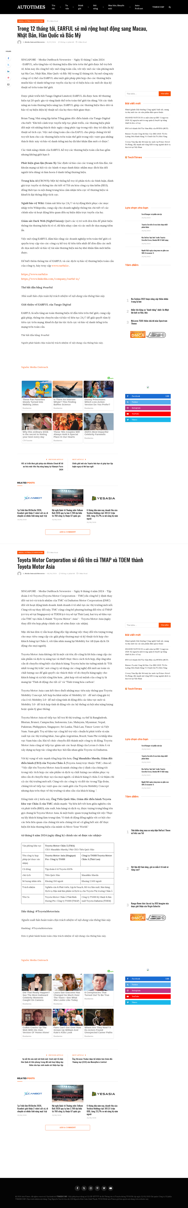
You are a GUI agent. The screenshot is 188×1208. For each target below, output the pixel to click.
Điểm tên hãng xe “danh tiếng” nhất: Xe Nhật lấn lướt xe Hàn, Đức (150, 311)
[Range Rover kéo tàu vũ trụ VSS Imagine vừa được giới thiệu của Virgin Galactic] (148, 887)
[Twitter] (8, 64)
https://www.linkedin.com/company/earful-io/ (50, 278)
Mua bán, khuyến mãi (116, 7)
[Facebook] (8, 58)
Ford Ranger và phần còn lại (152, 214)
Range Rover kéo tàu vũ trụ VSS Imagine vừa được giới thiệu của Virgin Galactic (150, 905)
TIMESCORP (158, 7)
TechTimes (135, 157)
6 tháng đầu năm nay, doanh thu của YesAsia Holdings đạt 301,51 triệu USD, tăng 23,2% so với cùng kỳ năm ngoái (102, 514)
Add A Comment (68, 532)
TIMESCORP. (62, 1196)
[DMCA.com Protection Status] (138, 337)
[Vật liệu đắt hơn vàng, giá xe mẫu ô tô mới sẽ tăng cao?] (148, 850)
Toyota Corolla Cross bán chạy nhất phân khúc (155, 225)
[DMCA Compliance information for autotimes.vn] (156, 337)
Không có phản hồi (67, 42)
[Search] (169, 7)
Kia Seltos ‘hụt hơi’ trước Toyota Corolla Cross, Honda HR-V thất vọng (155, 238)
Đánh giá (80, 7)
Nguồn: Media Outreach (34, 367)
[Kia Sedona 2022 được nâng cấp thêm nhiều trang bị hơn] (148, 282)
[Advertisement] (148, 68)
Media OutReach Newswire (31, 21)
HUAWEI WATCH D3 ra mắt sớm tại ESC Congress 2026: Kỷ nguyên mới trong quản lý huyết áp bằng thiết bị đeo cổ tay (146, 120)
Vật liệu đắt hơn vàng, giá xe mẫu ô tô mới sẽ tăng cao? (149, 868)
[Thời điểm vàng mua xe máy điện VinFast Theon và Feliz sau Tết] (148, 814)
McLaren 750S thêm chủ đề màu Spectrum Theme (149, 322)
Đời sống (95, 7)
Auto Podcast (139, 7)
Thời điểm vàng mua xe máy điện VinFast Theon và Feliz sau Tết (150, 832)
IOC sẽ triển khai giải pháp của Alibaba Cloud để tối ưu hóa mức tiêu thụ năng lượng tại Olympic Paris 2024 (42, 466)
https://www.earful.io (34, 274)
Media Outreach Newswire (35, 42)
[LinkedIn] (8, 71)
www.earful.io (60, 265)
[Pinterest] (8, 77)
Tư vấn (67, 7)
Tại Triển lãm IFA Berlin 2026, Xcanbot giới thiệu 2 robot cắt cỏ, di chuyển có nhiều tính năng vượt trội (32, 513)
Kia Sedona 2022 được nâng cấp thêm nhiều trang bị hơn (149, 300)
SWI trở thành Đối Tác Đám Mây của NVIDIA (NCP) (146, 128)
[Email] (8, 84)
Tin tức (53, 7)
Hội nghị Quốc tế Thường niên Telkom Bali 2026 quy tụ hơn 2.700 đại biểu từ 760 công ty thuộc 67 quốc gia (67, 513)
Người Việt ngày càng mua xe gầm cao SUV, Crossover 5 (155, 251)
